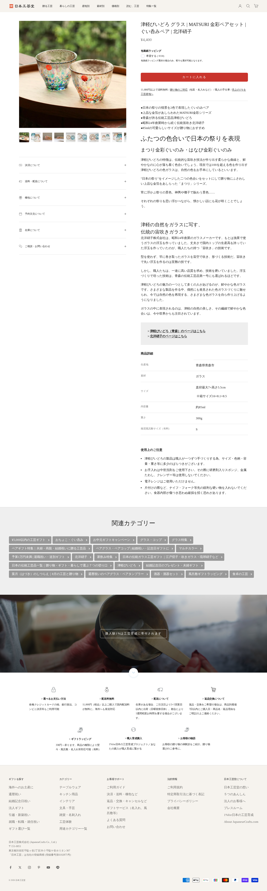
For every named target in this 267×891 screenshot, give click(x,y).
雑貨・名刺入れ (70, 815)
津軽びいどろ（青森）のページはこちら (178, 331)
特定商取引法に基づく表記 (185, 794)
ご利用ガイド (116, 787)
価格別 (115, 6)
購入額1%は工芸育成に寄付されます (133, 633)
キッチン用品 (68, 794)
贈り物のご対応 (179, 89)
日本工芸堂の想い (236, 787)
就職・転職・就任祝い (24, 822)
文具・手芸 (67, 808)
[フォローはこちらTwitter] (20, 867)
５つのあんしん (235, 794)
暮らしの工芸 (67, 6)
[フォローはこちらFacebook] (10, 867)
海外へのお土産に (21, 787)
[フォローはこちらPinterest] (39, 867)
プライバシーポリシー (182, 801)
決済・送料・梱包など (122, 794)
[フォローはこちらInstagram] (29, 867)
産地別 (86, 6)
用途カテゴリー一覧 (73, 828)
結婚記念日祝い (19, 801)
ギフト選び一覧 (19, 828)
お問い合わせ (116, 827)
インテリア (67, 801)
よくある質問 (116, 820)
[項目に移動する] (24, 137)
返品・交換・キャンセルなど (127, 801)
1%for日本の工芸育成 (239, 815)
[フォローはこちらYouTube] (48, 867)
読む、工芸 (132, 6)
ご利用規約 (175, 787)
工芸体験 (65, 822)
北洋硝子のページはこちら (168, 336)
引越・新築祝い (19, 815)
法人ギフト (16, 808)
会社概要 (173, 808)
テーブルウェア (70, 787)
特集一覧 (151, 6)
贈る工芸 (47, 6)
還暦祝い (15, 794)
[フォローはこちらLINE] (58, 867)
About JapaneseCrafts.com (241, 822)
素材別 (100, 6)
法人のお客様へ (235, 801)
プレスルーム (233, 808)
